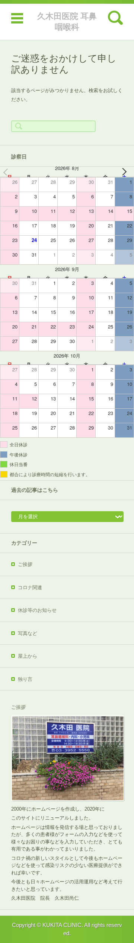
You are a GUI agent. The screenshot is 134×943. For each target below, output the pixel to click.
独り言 (25, 679)
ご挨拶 (25, 564)
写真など (27, 633)
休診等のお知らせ (37, 610)
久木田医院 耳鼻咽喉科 (67, 22)
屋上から (27, 656)
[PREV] (7, 171)
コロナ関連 (30, 587)
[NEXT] (127, 171)
